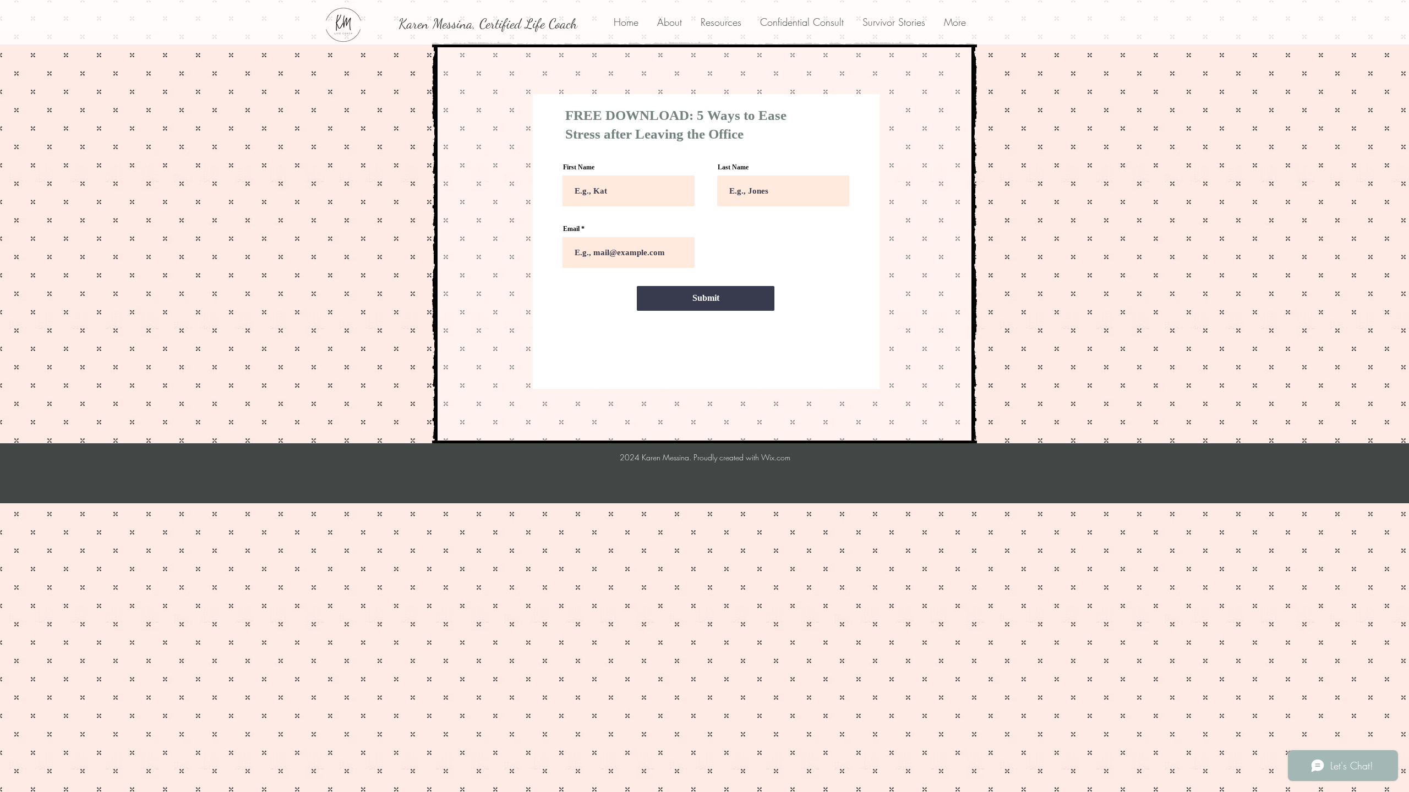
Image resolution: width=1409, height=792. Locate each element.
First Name (578, 167)
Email (571, 229)
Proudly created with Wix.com (741, 457)
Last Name (733, 167)
